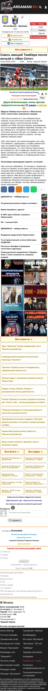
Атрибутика (17, 40)
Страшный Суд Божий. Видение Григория (24, 540)
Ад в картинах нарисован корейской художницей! (24, 504)
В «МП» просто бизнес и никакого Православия (15, 216)
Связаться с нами (32, 660)
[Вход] (13, 508)
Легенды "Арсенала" (10, 673)
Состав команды (8, 635)
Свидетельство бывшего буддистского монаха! (24, 497)
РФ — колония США (9, 222)
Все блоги (10, 451)
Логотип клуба (7, 660)
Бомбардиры (29, 635)
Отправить (15, 520)
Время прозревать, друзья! (12, 210)
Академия (28, 656)
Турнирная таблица (33, 630)
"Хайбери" (28, 648)
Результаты (17, 565)
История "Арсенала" (33, 639)
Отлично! (6, 552)
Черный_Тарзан (7, 622)
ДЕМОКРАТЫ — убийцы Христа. (14, 229)
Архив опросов (29, 565)
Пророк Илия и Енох (30, 99)
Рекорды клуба (8, 669)
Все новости (22, 49)
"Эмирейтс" (6, 656)
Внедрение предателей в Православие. (18, 235)
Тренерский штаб (9, 639)
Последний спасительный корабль (24, 96)
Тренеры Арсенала (32, 652)
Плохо (5, 558)
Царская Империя (16, 99)
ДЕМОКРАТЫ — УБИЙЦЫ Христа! (15, 197)
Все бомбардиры (38, 37)
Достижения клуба (9, 665)
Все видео (34, 451)
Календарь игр (7, 652)
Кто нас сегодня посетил (12, 626)
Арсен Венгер (7, 630)
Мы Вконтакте (16, 36)
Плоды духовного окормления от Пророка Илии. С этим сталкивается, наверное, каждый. (19, 254)
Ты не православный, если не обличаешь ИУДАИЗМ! (18, 241)
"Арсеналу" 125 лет (32, 643)
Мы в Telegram (16, 43)
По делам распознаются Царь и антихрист (19, 203)
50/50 (5, 555)
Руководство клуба (10, 643)
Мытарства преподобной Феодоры (24, 534)
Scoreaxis (16, 530)
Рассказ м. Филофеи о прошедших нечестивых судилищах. (15, 247)
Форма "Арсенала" (9, 648)
